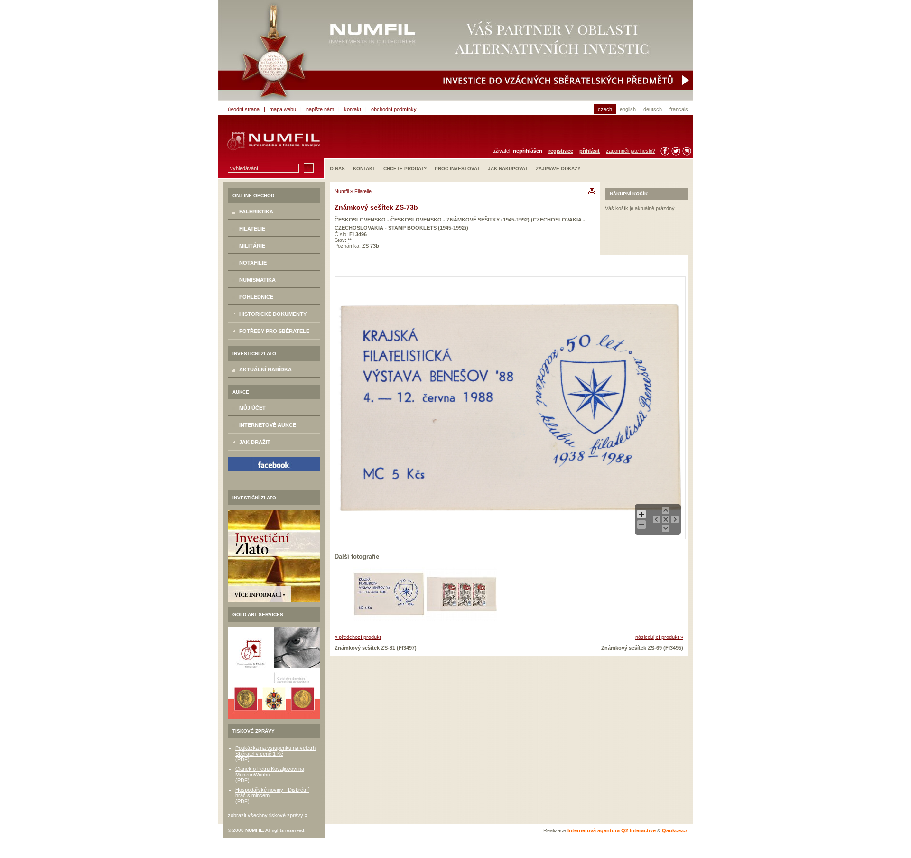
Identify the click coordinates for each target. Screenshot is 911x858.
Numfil (342, 191)
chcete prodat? (405, 168)
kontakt (352, 109)
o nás (337, 168)
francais (678, 109)
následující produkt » (659, 637)
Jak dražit (254, 442)
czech (605, 109)
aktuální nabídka (265, 369)
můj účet (252, 408)
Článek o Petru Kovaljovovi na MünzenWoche (269, 771)
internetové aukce (267, 425)
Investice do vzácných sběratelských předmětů (455, 50)
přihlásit (589, 151)
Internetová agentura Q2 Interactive (611, 830)
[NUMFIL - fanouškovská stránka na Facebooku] (274, 464)
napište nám (320, 109)
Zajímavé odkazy (558, 168)
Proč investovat (457, 168)
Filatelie (363, 191)
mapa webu (283, 109)
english (628, 109)
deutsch (652, 109)
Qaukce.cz (675, 830)
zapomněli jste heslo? (630, 151)
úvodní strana (244, 109)
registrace (560, 151)
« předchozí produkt (358, 637)
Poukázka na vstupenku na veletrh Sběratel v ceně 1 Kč (275, 751)
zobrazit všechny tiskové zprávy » (267, 815)
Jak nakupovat (508, 168)
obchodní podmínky (394, 109)
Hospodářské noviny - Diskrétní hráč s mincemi (272, 792)
